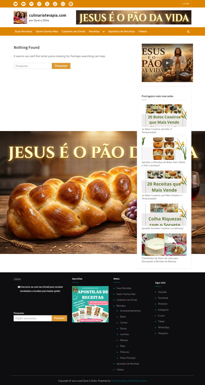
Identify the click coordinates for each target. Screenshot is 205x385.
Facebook (163, 298)
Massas (124, 340)
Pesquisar (19, 313)
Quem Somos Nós (47, 31)
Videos (17, 278)
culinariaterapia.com (47, 15)
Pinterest (162, 303)
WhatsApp (163, 327)
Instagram (163, 309)
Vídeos (143, 31)
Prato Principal (127, 358)
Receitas (94, 31)
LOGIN (185, 3)
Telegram (163, 333)
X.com (161, 315)
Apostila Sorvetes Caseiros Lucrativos (162, 228)
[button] (167, 63)
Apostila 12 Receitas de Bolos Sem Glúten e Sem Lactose (163, 164)
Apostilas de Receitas (121, 31)
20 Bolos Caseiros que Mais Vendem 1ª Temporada (162, 197)
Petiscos (124, 352)
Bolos (123, 316)
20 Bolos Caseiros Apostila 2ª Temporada (157, 131)
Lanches (124, 334)
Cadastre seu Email (73, 31)
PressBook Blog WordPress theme (129, 381)
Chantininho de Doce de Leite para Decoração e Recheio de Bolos (160, 260)
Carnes (123, 322)
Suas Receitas (23, 31)
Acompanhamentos (130, 310)
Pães (122, 346)
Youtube (162, 292)
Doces (123, 328)
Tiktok (161, 321)
